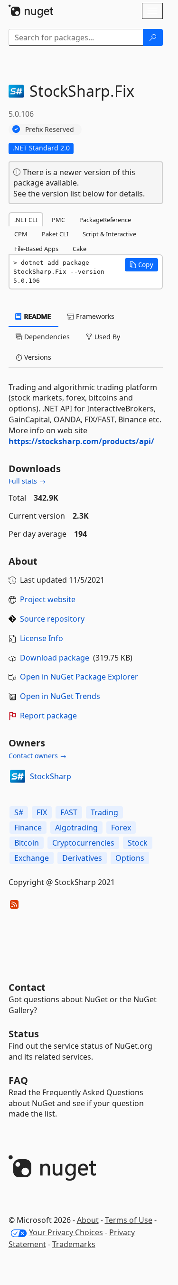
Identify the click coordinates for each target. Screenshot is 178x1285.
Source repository (52, 619)
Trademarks (73, 1244)
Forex (121, 827)
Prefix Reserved (49, 129)
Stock (138, 843)
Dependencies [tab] (46, 336)
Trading (104, 812)
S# (18, 812)
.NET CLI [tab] (25, 219)
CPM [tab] (21, 234)
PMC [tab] (58, 219)
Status (24, 1033)
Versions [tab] (36, 357)
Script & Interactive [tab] (109, 234)
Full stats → (27, 480)
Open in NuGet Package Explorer (79, 676)
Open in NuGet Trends (60, 696)
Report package (48, 715)
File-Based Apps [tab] (36, 248)
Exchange (31, 858)
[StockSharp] (17, 776)
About (88, 1220)
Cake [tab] (79, 248)
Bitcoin (26, 843)
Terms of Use (128, 1220)
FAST (68, 812)
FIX (42, 812)
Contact (27, 987)
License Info (41, 638)
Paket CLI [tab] (55, 234)
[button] (141, 264)
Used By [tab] (106, 336)
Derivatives (82, 858)
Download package (54, 657)
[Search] (153, 37)
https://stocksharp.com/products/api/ (81, 441)
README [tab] (36, 316)
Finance (28, 827)
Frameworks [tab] (94, 316)
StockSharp (50, 776)
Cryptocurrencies (83, 843)
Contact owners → (37, 755)
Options (129, 858)
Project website (47, 599)
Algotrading (76, 827)
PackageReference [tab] (105, 219)
